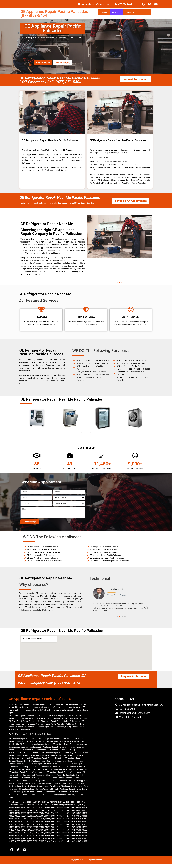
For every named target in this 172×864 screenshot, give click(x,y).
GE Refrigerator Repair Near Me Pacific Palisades (59, 197)
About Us (104, 12)
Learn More (43, 62)
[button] (117, 282)
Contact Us (130, 12)
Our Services (62, 62)
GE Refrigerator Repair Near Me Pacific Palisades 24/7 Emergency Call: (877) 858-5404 (59, 80)
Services (115, 12)
